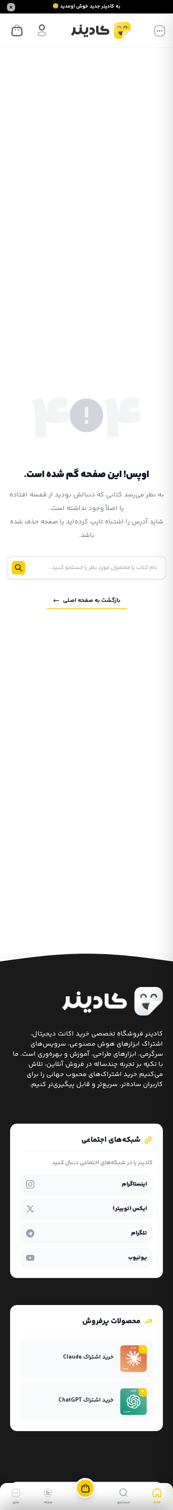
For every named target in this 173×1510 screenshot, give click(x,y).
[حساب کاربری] (42, 30)
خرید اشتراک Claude (87, 1358)
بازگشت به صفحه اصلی (92, 600)
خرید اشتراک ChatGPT (85, 1401)
